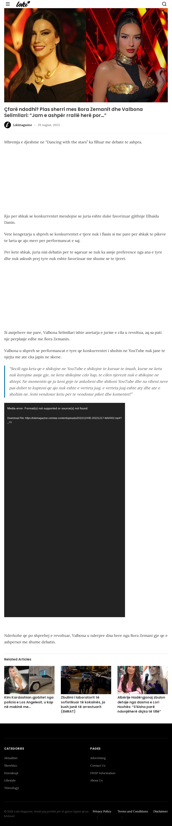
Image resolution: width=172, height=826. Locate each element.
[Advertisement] (86, 180)
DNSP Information (102, 773)
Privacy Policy (102, 811)
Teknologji (11, 788)
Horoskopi (11, 773)
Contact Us (97, 765)
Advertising (98, 758)
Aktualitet (10, 758)
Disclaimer (160, 811)
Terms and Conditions (133, 811)
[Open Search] (164, 4)
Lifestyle (10, 780)
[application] (64, 510)
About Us (96, 780)
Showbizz (10, 765)
